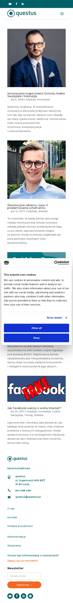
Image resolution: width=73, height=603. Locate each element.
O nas (10, 508)
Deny (36, 337)
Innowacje (43, 99)
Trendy (28, 415)
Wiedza (43, 211)
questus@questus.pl (28, 496)
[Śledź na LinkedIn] (22, 4)
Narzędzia (17, 415)
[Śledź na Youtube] (10, 4)
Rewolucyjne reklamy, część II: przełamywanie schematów (27, 207)
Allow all (36, 328)
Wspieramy (14, 545)
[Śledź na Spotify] (30, 596)
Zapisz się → (24, 584)
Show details (54, 317)
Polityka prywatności (20, 526)
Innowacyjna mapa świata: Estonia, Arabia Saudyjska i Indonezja (36, 95)
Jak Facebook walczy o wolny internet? (34, 408)
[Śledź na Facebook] (16, 4)
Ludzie (56, 411)
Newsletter (15, 568)
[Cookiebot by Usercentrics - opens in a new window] (54, 263)
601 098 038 (23, 490)
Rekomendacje (16, 536)
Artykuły (31, 99)
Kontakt (12, 517)
